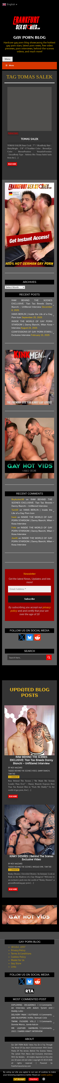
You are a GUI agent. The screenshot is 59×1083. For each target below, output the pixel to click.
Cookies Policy (18, 957)
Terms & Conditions (21, 953)
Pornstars (13, 133)
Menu (7, 59)
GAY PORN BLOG (29, 38)
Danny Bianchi (44, 770)
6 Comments (45, 1005)
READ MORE (12, 164)
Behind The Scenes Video (26, 770)
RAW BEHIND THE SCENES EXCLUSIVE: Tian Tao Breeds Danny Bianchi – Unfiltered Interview (31, 303)
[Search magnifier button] (49, 657)
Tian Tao (11, 773)
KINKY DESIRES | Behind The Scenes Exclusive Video (31, 858)
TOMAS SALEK (29, 139)
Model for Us (17, 960)
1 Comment (14, 777)
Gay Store (16, 963)
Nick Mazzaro (16, 767)
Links (13, 967)
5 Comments (45, 1021)
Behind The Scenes (23, 866)
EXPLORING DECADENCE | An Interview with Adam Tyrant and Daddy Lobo (31, 1008)
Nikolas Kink (38, 866)
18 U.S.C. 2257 (18, 947)
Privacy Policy (18, 950)
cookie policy (46, 1075)
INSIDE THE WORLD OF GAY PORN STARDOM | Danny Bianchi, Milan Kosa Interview (31, 324)
